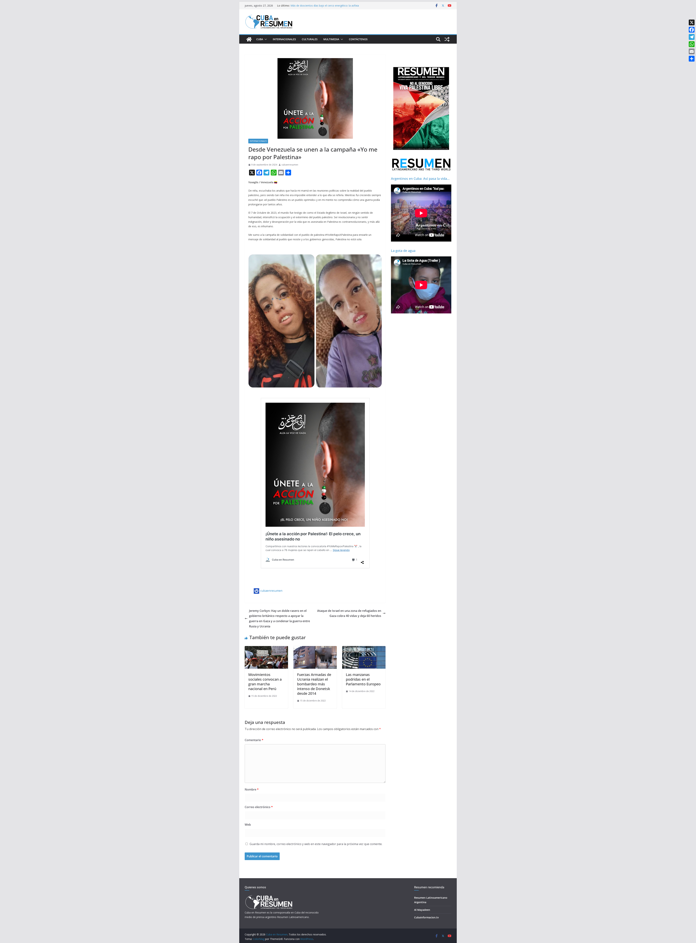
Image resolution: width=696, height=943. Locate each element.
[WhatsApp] (691, 44)
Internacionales (284, 39)
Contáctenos (358, 39)
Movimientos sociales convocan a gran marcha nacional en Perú (265, 681)
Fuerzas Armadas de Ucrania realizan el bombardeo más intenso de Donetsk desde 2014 (314, 684)
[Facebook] (691, 29)
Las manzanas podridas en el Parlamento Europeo (363, 679)
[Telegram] (691, 37)
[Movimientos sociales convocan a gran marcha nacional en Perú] (266, 649)
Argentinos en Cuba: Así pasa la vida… (420, 178)
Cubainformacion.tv (426, 917)
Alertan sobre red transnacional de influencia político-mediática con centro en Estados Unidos (322, 7)
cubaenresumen (289, 164)
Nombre (252, 789)
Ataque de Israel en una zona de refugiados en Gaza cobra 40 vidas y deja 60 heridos (349, 613)
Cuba (259, 39)
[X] (691, 22)
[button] (265, 39)
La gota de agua (403, 250)
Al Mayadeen (422, 909)
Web (248, 825)
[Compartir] (691, 58)
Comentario (254, 740)
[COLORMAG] (269, 896)
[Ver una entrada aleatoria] (447, 39)
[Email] (691, 51)
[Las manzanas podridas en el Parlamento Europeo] (364, 649)
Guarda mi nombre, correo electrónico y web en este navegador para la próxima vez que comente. (316, 844)
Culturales (310, 39)
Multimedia (331, 39)
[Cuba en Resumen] (249, 39)
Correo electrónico (259, 807)
